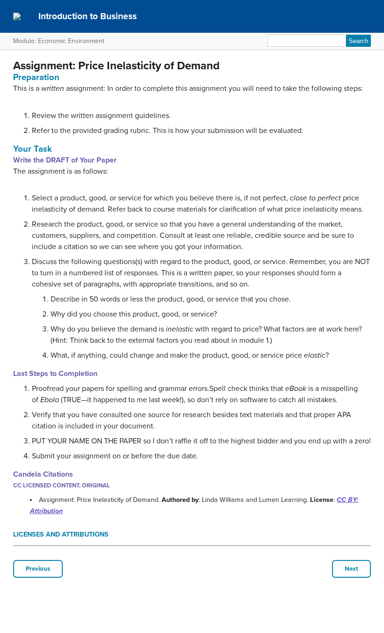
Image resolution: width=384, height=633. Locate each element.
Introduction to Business (87, 16)
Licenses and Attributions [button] (61, 534)
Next (351, 569)
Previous (38, 569)
